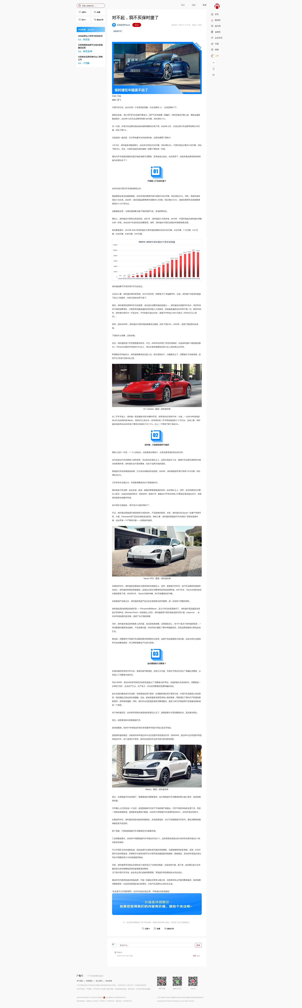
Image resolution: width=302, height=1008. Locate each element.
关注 (137, 24)
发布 (198, 945)
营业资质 (108, 981)
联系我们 (89, 981)
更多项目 (91, 29)
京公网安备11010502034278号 (116, 997)
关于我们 (80, 981)
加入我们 (99, 981)
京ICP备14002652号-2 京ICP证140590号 (90, 997)
